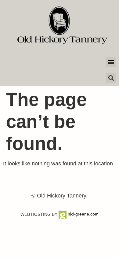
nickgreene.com (83, 214)
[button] (111, 62)
